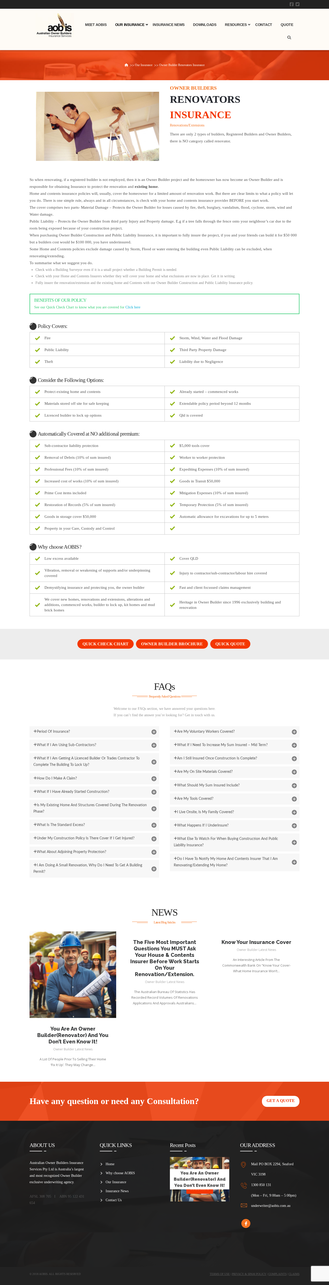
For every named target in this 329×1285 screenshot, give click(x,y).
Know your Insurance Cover (256, 942)
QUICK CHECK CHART (106, 644)
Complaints (277, 1273)
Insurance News (117, 1191)
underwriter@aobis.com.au (270, 1206)
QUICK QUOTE (230, 644)
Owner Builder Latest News (73, 1049)
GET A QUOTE (281, 1100)
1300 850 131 (261, 1185)
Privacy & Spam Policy (249, 1273)
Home (110, 1164)
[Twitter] (297, 4)
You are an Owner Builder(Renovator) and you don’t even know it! (72, 1035)
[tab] (94, 732)
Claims (294, 1273)
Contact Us (114, 1200)
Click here (132, 307)
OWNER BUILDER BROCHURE (172, 644)
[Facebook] (292, 4)
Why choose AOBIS (120, 1173)
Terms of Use (220, 1273)
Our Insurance (116, 1182)
